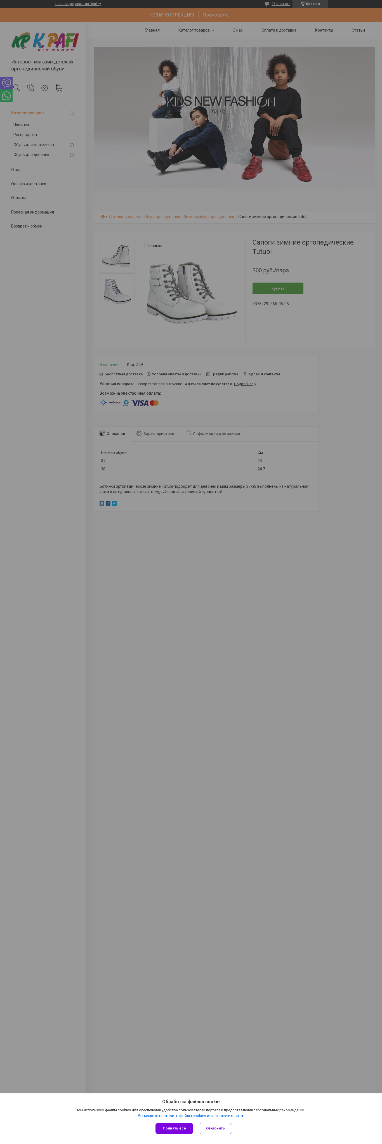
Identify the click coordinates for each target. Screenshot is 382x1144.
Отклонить (215, 1128)
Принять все (174, 1128)
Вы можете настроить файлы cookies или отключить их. (189, 1116)
